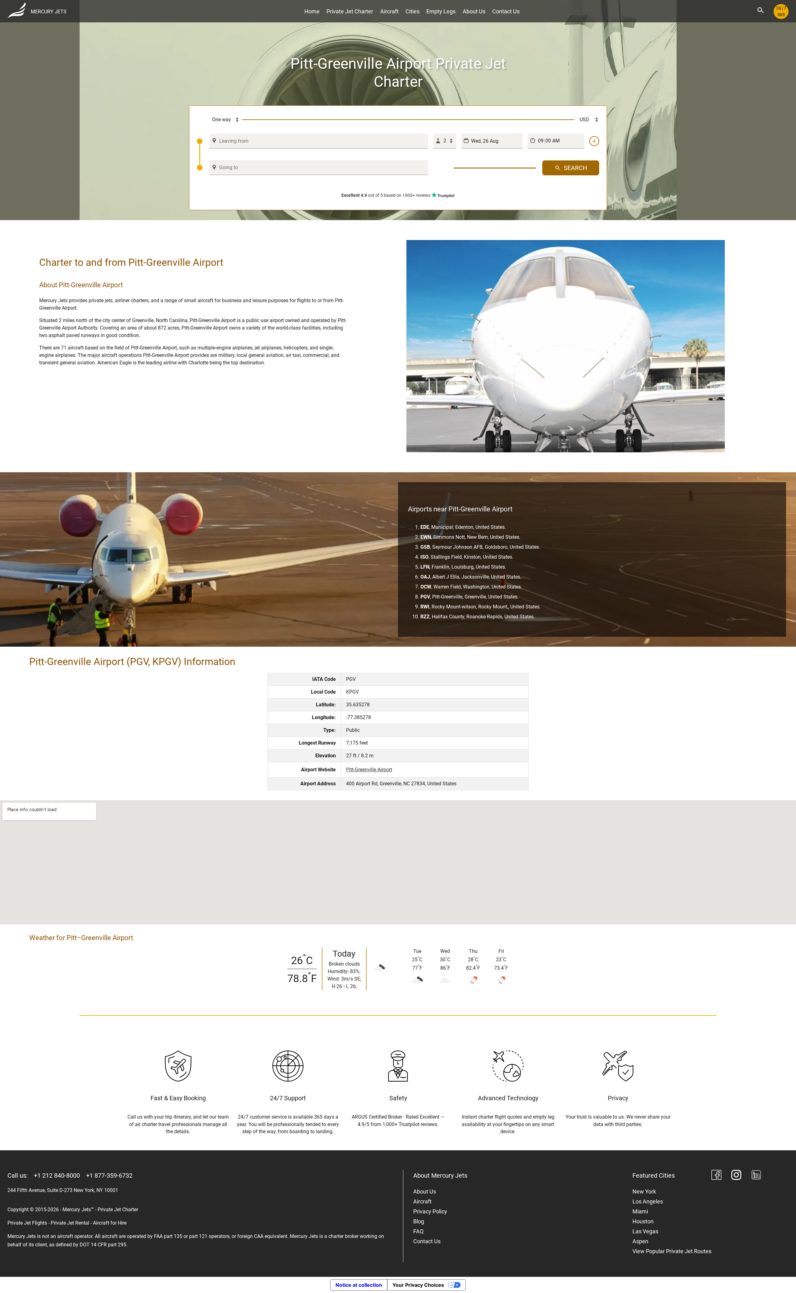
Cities (412, 11)
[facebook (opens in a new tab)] (716, 1176)
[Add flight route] (594, 141)
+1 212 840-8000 (57, 1175)
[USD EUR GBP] (586, 119)
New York (644, 1191)
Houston (643, 1221)
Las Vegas (645, 1231)
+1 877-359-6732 (109, 1175)
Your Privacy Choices (418, 1285)
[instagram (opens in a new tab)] (736, 1176)
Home (312, 11)
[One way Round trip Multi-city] (219, 119)
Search (575, 168)
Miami (640, 1211)
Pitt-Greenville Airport (369, 770)
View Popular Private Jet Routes (671, 1251)
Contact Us (506, 11)
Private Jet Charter (349, 11)
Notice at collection (359, 1285)
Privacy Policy (430, 1211)
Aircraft (389, 11)
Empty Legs (441, 11)
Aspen (640, 1241)
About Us (474, 11)
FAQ (418, 1231)
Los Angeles (647, 1201)
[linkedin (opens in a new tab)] (756, 1176)
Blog (418, 1221)
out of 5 (385, 195)
